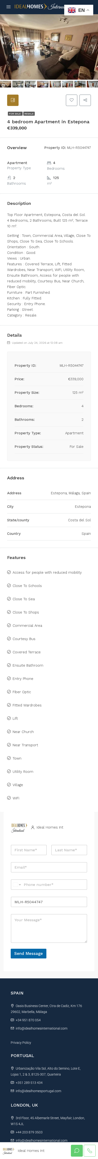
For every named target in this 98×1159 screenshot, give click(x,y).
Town (17, 758)
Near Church (23, 732)
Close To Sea (24, 599)
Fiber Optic (22, 692)
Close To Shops (26, 612)
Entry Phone (23, 679)
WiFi (16, 798)
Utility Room (23, 772)
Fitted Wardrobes (27, 705)
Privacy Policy (21, 1042)
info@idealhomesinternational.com (41, 1028)
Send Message (28, 953)
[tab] (13, 100)
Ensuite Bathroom (28, 665)
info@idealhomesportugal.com (38, 1091)
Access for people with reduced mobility (47, 572)
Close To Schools (27, 586)
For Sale (15, 113)
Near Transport (25, 745)
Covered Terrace (27, 652)
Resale (29, 113)
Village (18, 785)
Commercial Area (27, 625)
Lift (15, 718)
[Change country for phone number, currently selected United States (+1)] (16, 885)
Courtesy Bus (24, 639)
